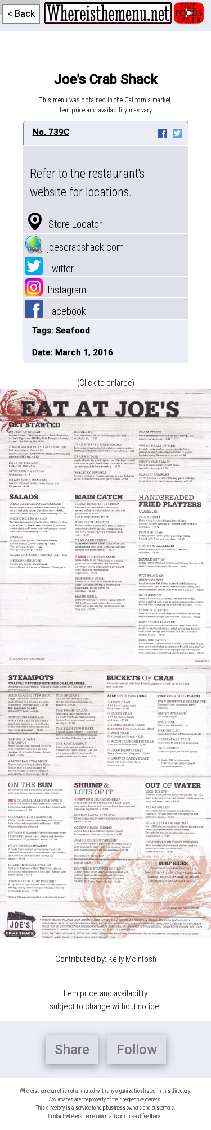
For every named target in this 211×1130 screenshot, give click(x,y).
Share (72, 1049)
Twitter (58, 268)
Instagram (64, 290)
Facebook (64, 311)
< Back (21, 13)
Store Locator (73, 224)
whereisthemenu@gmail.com (95, 1116)
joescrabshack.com (83, 247)
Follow (136, 1049)
